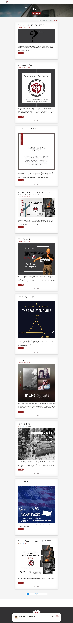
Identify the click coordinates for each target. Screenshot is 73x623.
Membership (53, 1)
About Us (64, 621)
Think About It (59, 621)
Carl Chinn (23, 426)
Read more (20, 53)
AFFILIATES (47, 1)
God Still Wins (23, 482)
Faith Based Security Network (24, 27)
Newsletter (49, 621)
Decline (53, 616)
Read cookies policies (25, 619)
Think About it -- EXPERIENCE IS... (31, 25)
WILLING (21, 360)
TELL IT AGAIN (24, 239)
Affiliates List (54, 621)
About (58, 1)
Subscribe (37, 13)
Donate (37, 1)
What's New (31, 1)
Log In (66, 1)
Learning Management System (33, 621)
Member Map (41, 621)
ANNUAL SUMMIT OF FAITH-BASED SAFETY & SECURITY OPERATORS (36, 193)
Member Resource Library (22, 621)
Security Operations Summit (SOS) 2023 (34, 541)
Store (46, 621)
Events (41, 1)
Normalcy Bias (24, 424)
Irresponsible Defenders (28, 65)
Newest (50, 20)
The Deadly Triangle (26, 297)
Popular (45, 20)
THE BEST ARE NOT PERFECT (30, 129)
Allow (57, 616)
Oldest (55, 20)
